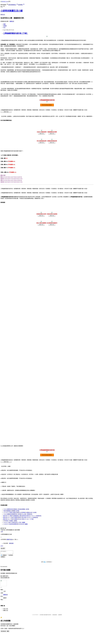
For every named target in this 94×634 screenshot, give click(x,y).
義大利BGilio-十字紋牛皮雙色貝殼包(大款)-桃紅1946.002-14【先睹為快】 (21, 517)
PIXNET (36, 614)
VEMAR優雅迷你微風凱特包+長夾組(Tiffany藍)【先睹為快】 (18, 514)
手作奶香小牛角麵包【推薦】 (10, 520)
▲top (2, 545)
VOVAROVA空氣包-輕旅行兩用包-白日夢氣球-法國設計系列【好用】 (20, 512)
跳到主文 (3, 14)
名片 (4, 27)
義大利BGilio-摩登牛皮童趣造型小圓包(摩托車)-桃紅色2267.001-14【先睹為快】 (22, 515)
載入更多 (3, 548)
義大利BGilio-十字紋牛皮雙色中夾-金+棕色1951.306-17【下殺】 (18, 519)
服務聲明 (60, 614)
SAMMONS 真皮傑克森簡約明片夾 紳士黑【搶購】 (15, 524)
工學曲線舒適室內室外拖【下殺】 (15, 33)
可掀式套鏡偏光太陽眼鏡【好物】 (11, 510)
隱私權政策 (55, 614)
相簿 (4, 24)
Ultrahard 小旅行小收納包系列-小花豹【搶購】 (14, 522)
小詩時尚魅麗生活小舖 (12, 10)
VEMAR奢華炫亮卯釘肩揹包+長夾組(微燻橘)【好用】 (16, 509)
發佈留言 (3, 556)
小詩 (2, 531)
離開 (8, 631)
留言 (11, 539)
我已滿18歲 (3, 631)
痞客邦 (8, 539)
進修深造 (11, 543)
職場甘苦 (12, 21)
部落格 (5, 25)
